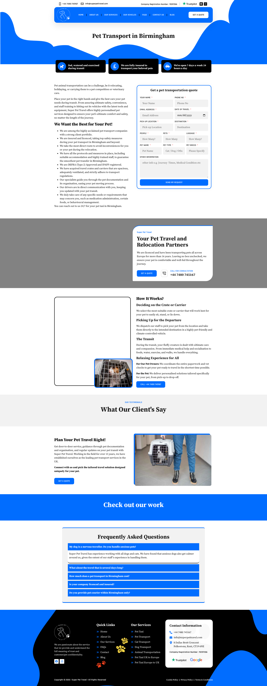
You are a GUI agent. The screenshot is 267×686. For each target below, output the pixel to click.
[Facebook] (201, 4)
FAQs (144, 14)
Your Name (145, 98)
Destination (181, 121)
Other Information (149, 157)
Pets (165, 133)
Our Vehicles (129, 14)
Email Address (147, 110)
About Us (93, 14)
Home (81, 14)
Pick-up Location (148, 121)
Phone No (179, 98)
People (143, 133)
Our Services (111, 14)
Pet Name (144, 145)
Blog (172, 14)
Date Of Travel (182, 109)
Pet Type (167, 145)
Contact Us (158, 14)
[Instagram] (205, 4)
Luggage (190, 133)
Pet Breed (191, 145)
